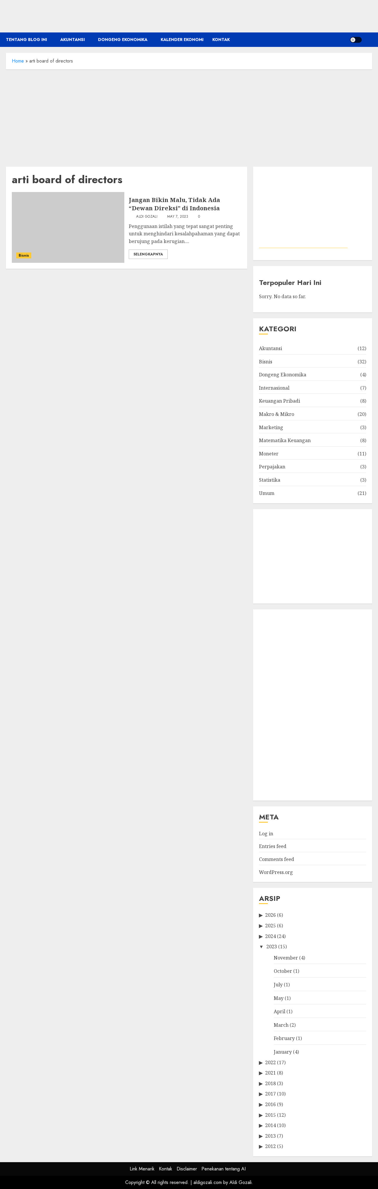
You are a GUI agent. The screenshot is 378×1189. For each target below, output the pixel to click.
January (283, 1052)
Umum (266, 493)
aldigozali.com (207, 1182)
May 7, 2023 (177, 216)
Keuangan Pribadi (279, 401)
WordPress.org (276, 872)
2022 (270, 1062)
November (286, 958)
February (284, 1038)
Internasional (274, 388)
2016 (270, 1104)
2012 (270, 1146)
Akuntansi (72, 39)
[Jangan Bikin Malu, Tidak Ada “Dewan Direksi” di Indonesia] (68, 227)
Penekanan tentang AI (223, 1168)
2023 (271, 946)
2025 (270, 925)
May (279, 998)
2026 (270, 915)
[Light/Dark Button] (356, 40)
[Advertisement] (189, 116)
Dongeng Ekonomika (122, 39)
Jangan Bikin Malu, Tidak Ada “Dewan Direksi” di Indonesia (174, 204)
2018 (270, 1083)
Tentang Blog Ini (26, 39)
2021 (270, 1073)
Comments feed (276, 859)
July (278, 984)
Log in (266, 833)
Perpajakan (272, 466)
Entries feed (272, 846)
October (283, 971)
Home (18, 61)
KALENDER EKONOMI (182, 39)
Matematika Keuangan (285, 440)
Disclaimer (187, 1168)
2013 (270, 1136)
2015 (270, 1115)
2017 (270, 1093)
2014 (270, 1125)
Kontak (221, 39)
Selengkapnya (148, 254)
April (279, 1011)
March (281, 1025)
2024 (270, 936)
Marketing (271, 427)
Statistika (269, 480)
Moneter (268, 453)
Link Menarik (142, 1168)
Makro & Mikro (276, 414)
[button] (368, 39)
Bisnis (24, 255)
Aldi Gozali (146, 216)
